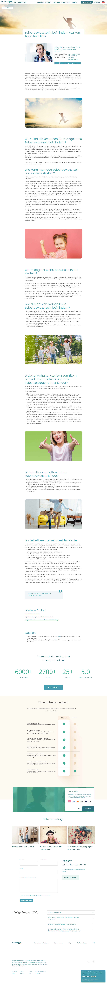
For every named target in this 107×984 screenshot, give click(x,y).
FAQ (79, 808)
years (59, 636)
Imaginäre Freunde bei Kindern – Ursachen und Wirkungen (42, 620)
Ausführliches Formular (70, 877)
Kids (57, 640)
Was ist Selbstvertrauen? (32, 614)
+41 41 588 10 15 (72, 56)
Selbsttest (40, 2)
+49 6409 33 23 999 (74, 54)
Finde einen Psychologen (41, 943)
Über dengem (58, 943)
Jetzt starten (53, 687)
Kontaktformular (73, 59)
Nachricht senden (26, 901)
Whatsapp (71, 57)
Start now (88, 808)
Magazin (48, 2)
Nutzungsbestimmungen (40, 972)
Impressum (14, 972)
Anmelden (97, 2)
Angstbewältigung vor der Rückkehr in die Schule (39, 617)
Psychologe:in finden (20, 2)
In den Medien (66, 2)
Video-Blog (56, 2)
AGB (30, 895)
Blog (70, 943)
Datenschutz (39, 895)
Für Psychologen (82, 943)
